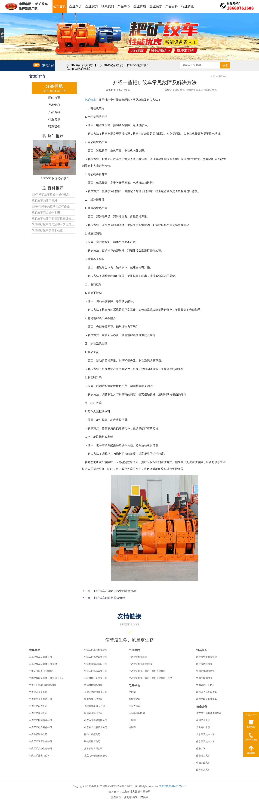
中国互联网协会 (204, 678)
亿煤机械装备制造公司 (95, 678)
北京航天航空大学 (205, 734)
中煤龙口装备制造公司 (40, 699)
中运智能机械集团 (138, 656)
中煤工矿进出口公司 (39, 755)
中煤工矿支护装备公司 (40, 748)
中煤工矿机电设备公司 (95, 656)
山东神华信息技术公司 (95, 727)
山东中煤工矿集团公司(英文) (43, 664)
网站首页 (54, 97)
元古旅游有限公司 (93, 748)
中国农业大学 (203, 762)
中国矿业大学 (203, 720)
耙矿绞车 (90, 99)
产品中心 (123, 6)
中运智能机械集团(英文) (141, 664)
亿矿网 (132, 692)
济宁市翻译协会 (204, 664)
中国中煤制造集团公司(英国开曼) (46, 678)
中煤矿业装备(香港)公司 (41, 671)
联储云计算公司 (92, 741)
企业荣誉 (155, 6)
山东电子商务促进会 (206, 692)
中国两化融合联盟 (205, 671)
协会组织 (202, 650)
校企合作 (202, 706)
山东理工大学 (203, 755)
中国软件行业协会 (205, 685)
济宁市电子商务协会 (206, 656)
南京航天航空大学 (205, 741)
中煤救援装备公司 (38, 734)
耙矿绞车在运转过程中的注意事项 (115, 590)
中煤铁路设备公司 (38, 692)
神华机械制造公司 (93, 685)
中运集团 (134, 650)
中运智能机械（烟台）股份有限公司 (147, 671)
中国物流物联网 (137, 713)
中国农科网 (134, 706)
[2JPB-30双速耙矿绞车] (55, 157)
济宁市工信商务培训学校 (208, 713)
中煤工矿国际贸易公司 (40, 720)
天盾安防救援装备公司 (95, 692)
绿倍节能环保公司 (93, 699)
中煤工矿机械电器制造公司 (43, 685)
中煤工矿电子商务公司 (40, 727)
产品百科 (171, 6)
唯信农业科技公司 (93, 713)
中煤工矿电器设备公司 (95, 671)
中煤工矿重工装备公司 (40, 741)
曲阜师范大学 (203, 769)
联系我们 (107, 6)
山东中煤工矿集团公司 (40, 656)
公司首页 (59, 6)
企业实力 (91, 6)
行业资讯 (187, 6)
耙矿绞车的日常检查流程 (109, 597)
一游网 (132, 720)
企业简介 (75, 6)
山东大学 (200, 748)
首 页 (213, 76)
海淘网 (132, 727)
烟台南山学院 (203, 727)
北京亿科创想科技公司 (95, 755)
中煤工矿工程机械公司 (95, 649)
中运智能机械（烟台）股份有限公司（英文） (152, 678)
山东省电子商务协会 (206, 699)
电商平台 (134, 685)
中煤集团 (34, 650)
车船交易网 (134, 699)
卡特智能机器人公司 (94, 706)
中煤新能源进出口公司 (95, 664)
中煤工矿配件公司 (38, 706)
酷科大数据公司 (92, 734)
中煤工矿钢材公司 (38, 713)
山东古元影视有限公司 (95, 720)
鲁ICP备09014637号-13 (172, 786)
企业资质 (139, 6)
